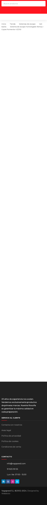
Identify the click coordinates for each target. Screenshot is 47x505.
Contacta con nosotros (11, 425)
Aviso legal (6, 430)
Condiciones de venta (11, 447)
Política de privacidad (11, 436)
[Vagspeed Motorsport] (24, 17)
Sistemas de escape (27, 24)
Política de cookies (9, 441)
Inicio (3, 24)
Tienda (12, 24)
